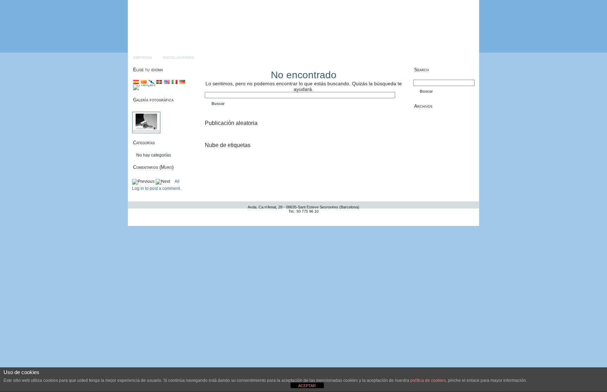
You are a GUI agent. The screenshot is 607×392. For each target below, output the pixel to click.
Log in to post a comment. (156, 188)
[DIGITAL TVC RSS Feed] (135, 216)
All (177, 181)
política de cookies (428, 380)
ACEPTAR (307, 386)
